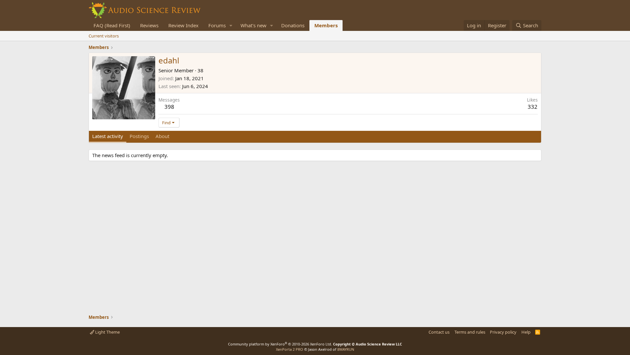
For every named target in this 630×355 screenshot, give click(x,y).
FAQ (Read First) (112, 25)
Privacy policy (503, 332)
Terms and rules (469, 332)
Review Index (183, 25)
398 (169, 106)
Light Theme (107, 332)
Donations (292, 25)
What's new (253, 25)
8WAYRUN (345, 349)
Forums (217, 25)
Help (526, 332)
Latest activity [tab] (107, 136)
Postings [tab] (139, 136)
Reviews (149, 25)
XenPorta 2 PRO (289, 349)
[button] (231, 25)
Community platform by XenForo (280, 344)
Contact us (439, 332)
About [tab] (162, 136)
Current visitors (104, 36)
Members (326, 25)
